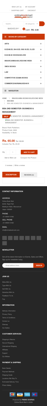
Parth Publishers (13, 127)
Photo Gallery (6, 385)
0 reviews (8, 165)
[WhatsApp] (40, 2)
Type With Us (6, 285)
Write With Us (6, 282)
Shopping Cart (17, 10)
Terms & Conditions (8, 317)
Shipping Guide (7, 375)
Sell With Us (6, 289)
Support (4, 353)
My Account (30, 7)
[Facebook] (8, 2)
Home (4, 98)
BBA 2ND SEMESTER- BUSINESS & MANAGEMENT (25, 103)
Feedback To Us (7, 296)
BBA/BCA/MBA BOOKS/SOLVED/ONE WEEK (27, 98)
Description (11, 174)
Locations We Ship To (9, 378)
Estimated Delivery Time (10, 382)
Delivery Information (9, 311)
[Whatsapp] (4, 243)
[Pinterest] (35, 2)
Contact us (5, 321)
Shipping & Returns (8, 339)
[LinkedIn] (21, 2)
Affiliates (5, 350)
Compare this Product (28, 158)
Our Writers (6, 356)
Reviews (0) (29, 175)
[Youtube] (30, 2)
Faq (3, 299)
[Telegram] (26, 2)
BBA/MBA (10, 101)
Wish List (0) (16, 7)
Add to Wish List (10, 158)
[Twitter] (17, 2)
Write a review (19, 165)
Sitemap (5, 324)
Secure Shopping (8, 343)
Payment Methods (8, 371)
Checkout (32, 10)
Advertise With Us (8, 292)
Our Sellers (6, 328)
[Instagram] (12, 2)
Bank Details (6, 368)
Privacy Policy (7, 314)
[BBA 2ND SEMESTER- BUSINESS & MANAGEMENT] (23, 116)
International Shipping (9, 346)
